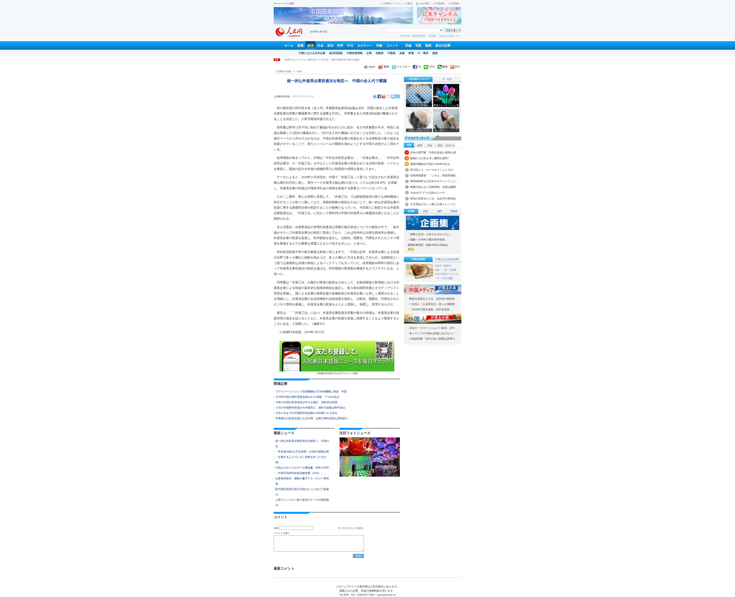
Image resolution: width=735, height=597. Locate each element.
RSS (457, 66)
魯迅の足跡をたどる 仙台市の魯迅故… (434, 198)
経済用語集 (336, 53)
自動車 (380, 53)
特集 (379, 45)
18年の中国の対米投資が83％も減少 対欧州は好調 (306, 402)
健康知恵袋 (419, 35)
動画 (428, 45)
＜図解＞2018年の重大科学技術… (428, 239)
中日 (350, 45)
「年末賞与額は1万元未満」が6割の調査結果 (302, 451)
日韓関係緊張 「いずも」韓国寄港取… (434, 175)
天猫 (437, 270)
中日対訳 (404, 35)
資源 (435, 53)
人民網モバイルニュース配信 (397, 3)
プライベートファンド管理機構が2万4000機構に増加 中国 (311, 391)
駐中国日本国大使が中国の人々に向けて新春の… (302, 492)
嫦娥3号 (447, 265)
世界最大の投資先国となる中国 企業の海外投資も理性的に (312, 418)
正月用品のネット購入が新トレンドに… (434, 204)
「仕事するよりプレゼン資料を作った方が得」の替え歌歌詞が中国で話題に (321, 59)
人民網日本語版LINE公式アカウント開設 (337, 373)
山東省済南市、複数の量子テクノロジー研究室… (302, 481)
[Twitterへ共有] (375, 96)
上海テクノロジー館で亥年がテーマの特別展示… (302, 502)
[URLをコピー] (388, 96)
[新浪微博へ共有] (384, 96)
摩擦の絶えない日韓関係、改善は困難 (433, 187)
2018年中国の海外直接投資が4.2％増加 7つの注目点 (307, 397)
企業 (369, 53)
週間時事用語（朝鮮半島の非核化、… (430, 245)
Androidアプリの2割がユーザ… (428, 192)
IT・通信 (423, 53)
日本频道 (454, 3)
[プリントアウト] (393, 96)
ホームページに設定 (284, 3)
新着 (300, 45)
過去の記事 (443, 45)
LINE (431, 66)
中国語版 (439, 3)
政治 (330, 45)
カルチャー (364, 45)
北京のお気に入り (449, 35)
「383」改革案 (449, 270)
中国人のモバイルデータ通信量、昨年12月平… (303, 467)
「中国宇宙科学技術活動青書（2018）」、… (302, 473)
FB (419, 66)
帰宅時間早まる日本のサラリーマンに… (434, 181)
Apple (371, 66)
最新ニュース (284, 433)
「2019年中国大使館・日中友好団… (430, 309)
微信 (445, 66)
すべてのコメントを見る (350, 528)
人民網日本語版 (283, 71)
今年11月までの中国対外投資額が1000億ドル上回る (306, 413)
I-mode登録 (424, 3)
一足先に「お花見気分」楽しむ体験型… (433, 304)
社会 (320, 45)
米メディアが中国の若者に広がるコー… (433, 333)
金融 (402, 53)
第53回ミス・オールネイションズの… (433, 169)
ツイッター (403, 66)
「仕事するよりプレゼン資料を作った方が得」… (300, 460)
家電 (411, 53)
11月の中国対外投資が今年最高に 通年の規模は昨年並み (310, 407)
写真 (418, 45)
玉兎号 (438, 265)
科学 (340, 45)
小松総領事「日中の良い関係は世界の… (433, 338)
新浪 (386, 66)
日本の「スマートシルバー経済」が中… (433, 328)
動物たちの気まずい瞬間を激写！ (430, 158)
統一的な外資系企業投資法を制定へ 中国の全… (302, 444)
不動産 (391, 53)
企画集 (432, 35)
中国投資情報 (354, 53)
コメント (392, 45)
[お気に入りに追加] (398, 96)
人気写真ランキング (418, 79)
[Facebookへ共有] (379, 96)
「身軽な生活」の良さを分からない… (430, 234)
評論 (408, 45)
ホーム (289, 45)
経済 (310, 45)
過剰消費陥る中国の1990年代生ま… (431, 164)
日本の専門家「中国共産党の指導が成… (434, 152)
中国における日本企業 (312, 53)
